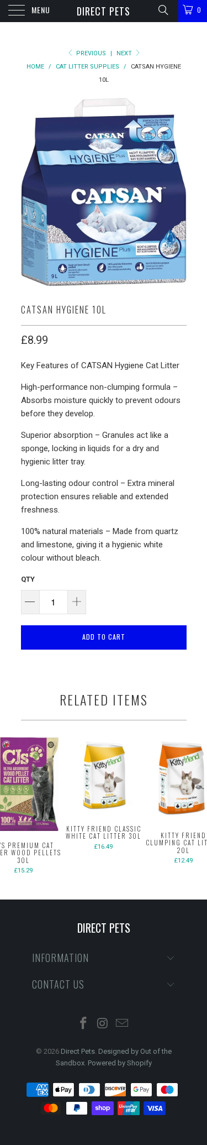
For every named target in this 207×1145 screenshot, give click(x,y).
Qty (28, 579)
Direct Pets (103, 11)
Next (125, 53)
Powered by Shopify (120, 1063)
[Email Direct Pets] (122, 1024)
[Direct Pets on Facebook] (84, 1024)
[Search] (162, 10)
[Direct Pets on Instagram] (103, 1024)
